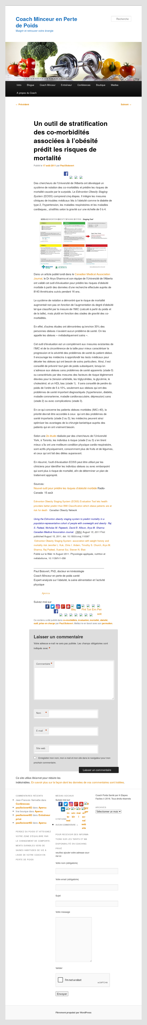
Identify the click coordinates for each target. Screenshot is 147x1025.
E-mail (41, 731)
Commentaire (44, 664)
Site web (40, 748)
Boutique (100, 85)
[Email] (94, 606)
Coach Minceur (47, 85)
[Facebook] (47, 606)
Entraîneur (66, 85)
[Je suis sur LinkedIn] (71, 615)
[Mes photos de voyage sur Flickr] (91, 615)
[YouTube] (68, 606)
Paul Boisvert (67, 165)
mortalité (94, 620)
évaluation (83, 620)
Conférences (84, 85)
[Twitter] (52, 606)
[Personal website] (99, 606)
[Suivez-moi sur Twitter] (61, 615)
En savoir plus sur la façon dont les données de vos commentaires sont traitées (77, 782)
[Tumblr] (89, 606)
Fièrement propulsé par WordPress (73, 1012)
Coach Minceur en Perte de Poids (46, 22)
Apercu (46, 593)
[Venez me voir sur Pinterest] (66, 615)
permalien (107, 623)
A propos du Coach (27, 92)
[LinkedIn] (78, 606)
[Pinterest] (84, 606)
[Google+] (63, 606)
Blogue (30, 85)
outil (36, 623)
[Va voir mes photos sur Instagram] (86, 615)
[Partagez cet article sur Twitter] (71, 178)
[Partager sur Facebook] (66, 174)
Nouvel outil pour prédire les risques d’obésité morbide (65, 488)
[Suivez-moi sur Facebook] (56, 611)
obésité (104, 620)
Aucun (67, 825)
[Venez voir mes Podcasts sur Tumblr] (81, 615)
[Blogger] (73, 606)
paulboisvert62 (24, 807)
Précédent (22, 104)
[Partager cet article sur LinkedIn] (76, 178)
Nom (41, 713)
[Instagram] (58, 606)
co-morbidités (70, 620)
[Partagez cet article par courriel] (81, 178)
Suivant (126, 104)
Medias (114, 85)
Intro (19, 85)
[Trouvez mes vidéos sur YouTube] (76, 615)
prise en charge (47, 623)
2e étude (51, 436)
